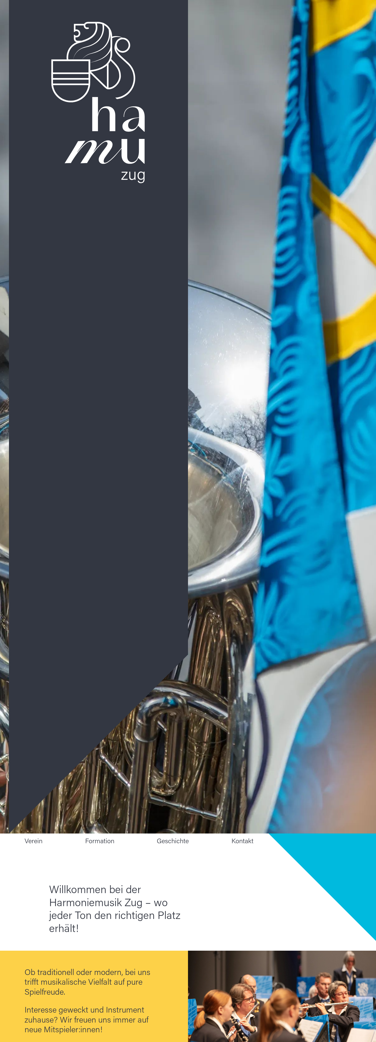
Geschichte (173, 841)
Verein (33, 841)
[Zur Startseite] (98, 416)
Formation (99, 841)
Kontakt (242, 841)
